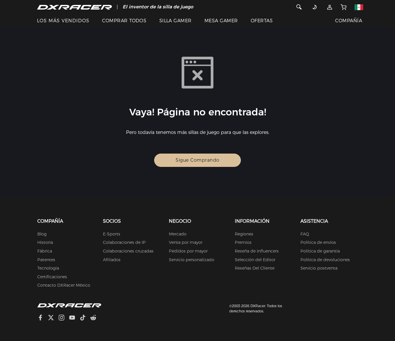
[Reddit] (95, 318)
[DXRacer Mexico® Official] (74, 7)
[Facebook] (42, 318)
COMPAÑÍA (348, 20)
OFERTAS (262, 20)
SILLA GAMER (175, 20)
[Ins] (63, 318)
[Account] (330, 7)
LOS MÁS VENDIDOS (63, 20)
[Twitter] (53, 318)
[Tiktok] (85, 318)
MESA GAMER (221, 20)
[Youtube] (74, 318)
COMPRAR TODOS (124, 20)
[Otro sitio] (359, 7)
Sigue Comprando (197, 160)
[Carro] (343, 7)
